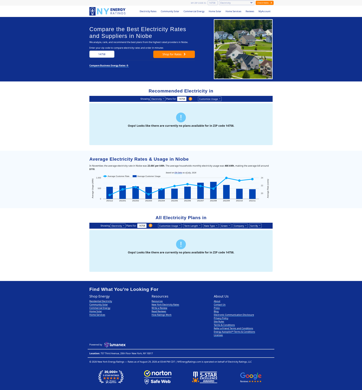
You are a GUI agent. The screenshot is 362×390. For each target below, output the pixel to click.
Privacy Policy (221, 318)
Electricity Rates (148, 11)
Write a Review (159, 308)
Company (239, 225)
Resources (157, 301)
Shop (172, 54)
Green (224, 225)
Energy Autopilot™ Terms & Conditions (234, 331)
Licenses (218, 335)
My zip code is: (198, 3)
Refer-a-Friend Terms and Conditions (233, 328)
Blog (216, 311)
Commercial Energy (194, 11)
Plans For (171, 98)
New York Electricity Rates (165, 304)
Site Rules (219, 321)
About (217, 301)
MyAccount (264, 11)
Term (191, 225)
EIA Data (178, 172)
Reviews (250, 11)
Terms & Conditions (224, 325)
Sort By (254, 225)
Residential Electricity (100, 301)
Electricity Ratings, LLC (240, 361)
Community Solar (170, 11)
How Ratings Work (162, 314)
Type (209, 225)
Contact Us (220, 304)
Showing (145, 98)
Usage (208, 99)
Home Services (233, 11)
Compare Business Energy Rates (109, 65)
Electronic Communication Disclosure (234, 314)
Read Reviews (159, 311)
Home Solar (215, 11)
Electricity (156, 99)
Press (217, 308)
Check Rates (263, 2)
